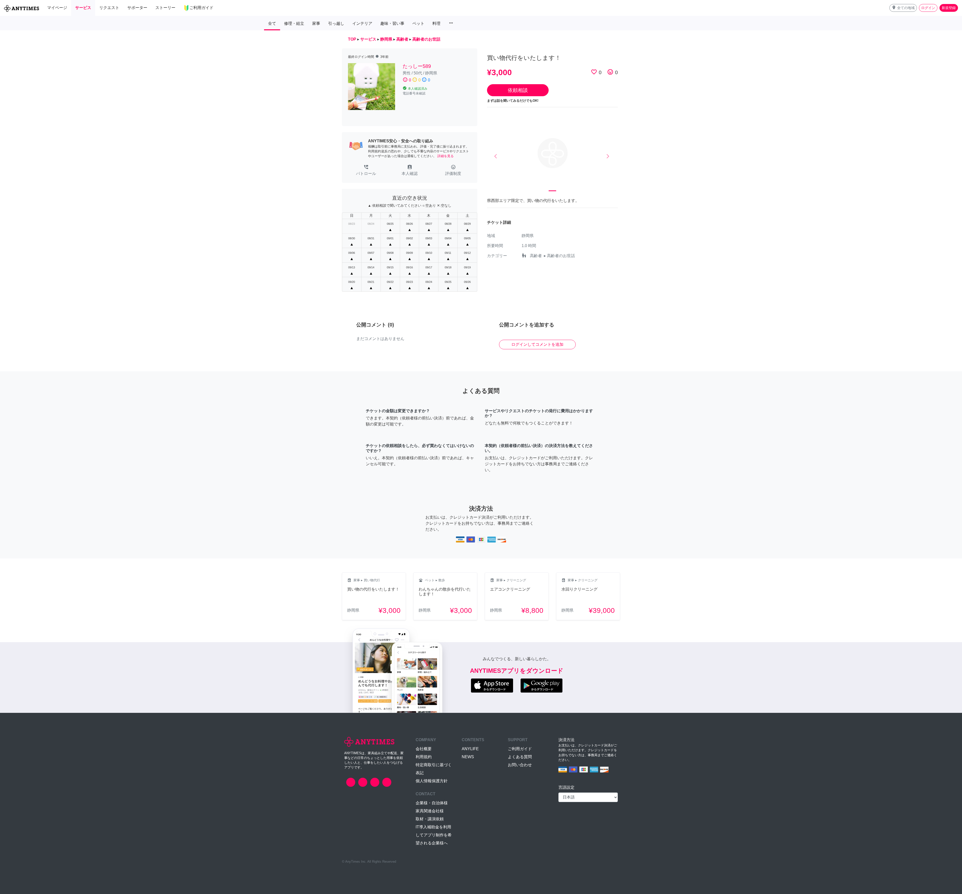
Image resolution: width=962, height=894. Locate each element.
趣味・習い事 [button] (392, 23)
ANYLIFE (470, 749)
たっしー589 (417, 66)
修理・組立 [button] (294, 23)
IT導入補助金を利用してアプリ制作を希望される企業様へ (434, 835)
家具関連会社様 (430, 811)
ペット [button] (418, 23)
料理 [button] (436, 23)
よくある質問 (520, 757)
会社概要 (424, 749)
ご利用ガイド (520, 749)
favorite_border (594, 72)
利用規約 (424, 757)
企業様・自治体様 (432, 803)
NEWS (468, 757)
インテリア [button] (362, 23)
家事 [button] (316, 23)
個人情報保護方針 (432, 781)
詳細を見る (445, 156)
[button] (903, 8)
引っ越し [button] (336, 23)
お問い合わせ (520, 765)
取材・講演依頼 (430, 819)
